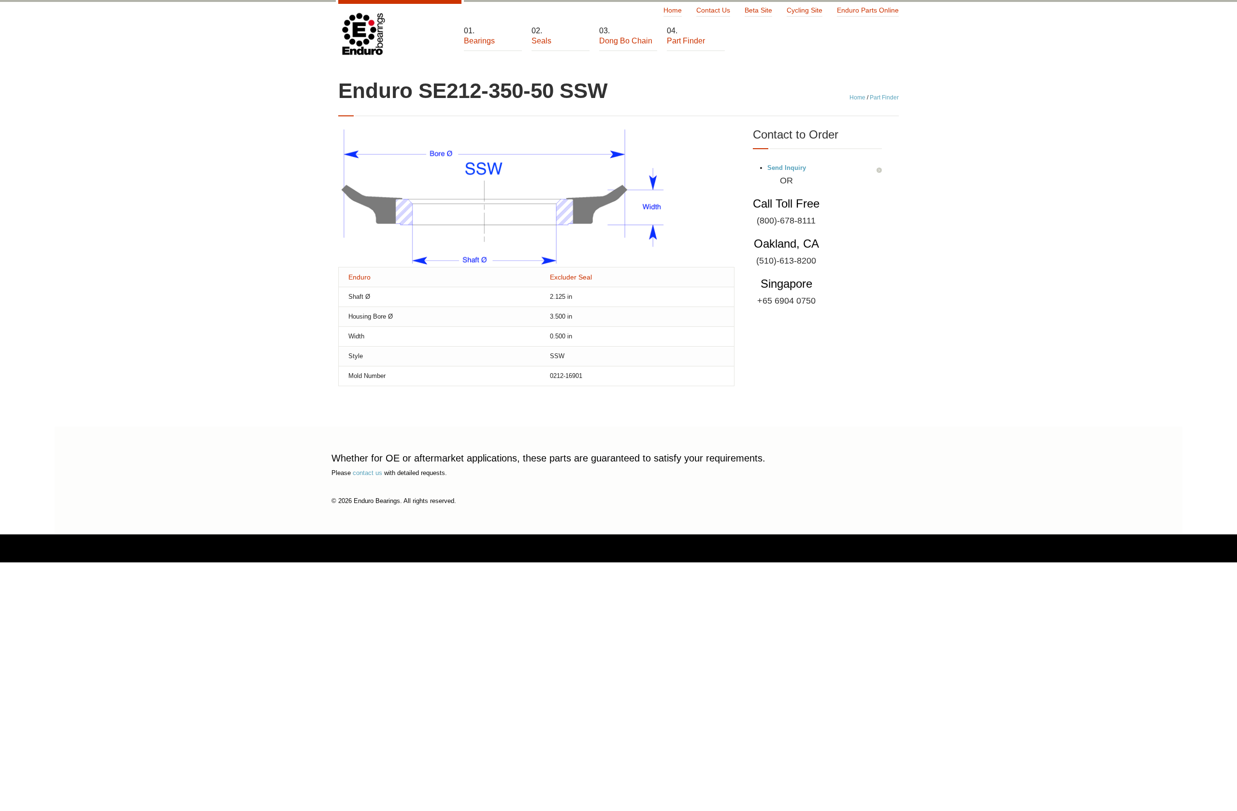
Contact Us (713, 10)
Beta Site (758, 10)
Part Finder (884, 97)
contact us (367, 472)
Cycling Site (804, 10)
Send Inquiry (786, 167)
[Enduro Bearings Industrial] (363, 34)
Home (672, 10)
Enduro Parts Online (868, 10)
